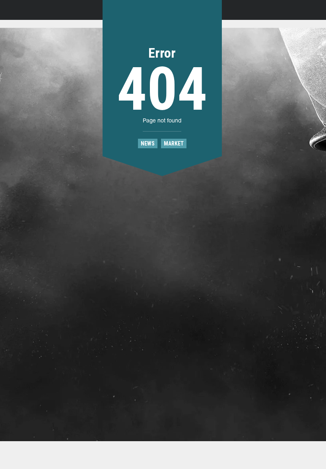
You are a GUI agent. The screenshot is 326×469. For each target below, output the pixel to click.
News (148, 143)
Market (174, 143)
